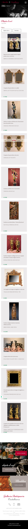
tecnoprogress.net (16, 525)
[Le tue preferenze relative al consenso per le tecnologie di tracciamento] (1, 396)
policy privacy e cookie (14, 523)
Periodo (17, 30)
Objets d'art (6, 30)
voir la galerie (21, 453)
